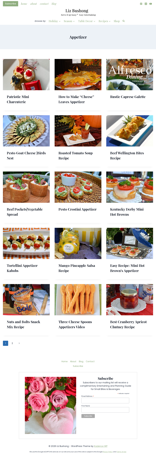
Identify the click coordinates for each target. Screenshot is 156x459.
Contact (44, 3)
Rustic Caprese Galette (128, 96)
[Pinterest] (141, 3)
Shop (117, 21)
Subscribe (10, 3)
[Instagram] (145, 3)
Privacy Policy (108, 452)
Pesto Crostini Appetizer (77, 209)
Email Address (87, 396)
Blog (54, 3)
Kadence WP (100, 446)
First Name (85, 406)
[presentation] (26, 74)
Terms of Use (121, 452)
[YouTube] (150, 3)
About (33, 3)
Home (24, 3)
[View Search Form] (123, 21)
